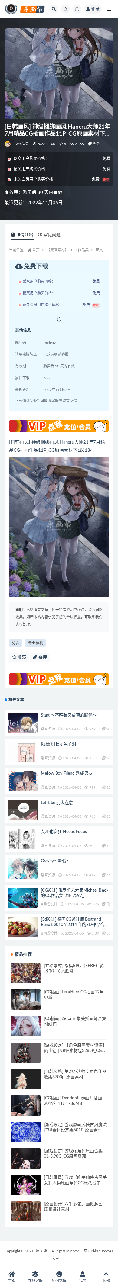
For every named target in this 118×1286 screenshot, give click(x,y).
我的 (82, 1281)
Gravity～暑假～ (55, 861)
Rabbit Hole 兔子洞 (58, 744)
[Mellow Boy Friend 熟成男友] (23, 782)
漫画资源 (48, 729)
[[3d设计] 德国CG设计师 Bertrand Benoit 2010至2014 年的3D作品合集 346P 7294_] (23, 932)
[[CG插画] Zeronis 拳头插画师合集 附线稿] (26, 1031)
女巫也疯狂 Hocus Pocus (64, 832)
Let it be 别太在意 (57, 803)
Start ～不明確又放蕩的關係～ (69, 715)
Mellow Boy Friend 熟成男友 (67, 773)
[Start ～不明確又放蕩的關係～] (23, 728)
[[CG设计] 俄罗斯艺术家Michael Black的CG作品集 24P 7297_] (23, 898)
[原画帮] (8, 144)
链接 (42, 657)
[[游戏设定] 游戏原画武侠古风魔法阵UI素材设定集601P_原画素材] (26, 1133)
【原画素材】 (57, 250)
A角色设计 (49, 904)
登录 (95, 9)
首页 (36, 250)
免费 (16, 643)
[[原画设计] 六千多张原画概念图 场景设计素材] (26, 1216)
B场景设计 (49, 933)
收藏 (21, 657)
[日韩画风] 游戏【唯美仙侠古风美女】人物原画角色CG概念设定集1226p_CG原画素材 (75, 1183)
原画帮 (41, 1251)
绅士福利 (35, 643)
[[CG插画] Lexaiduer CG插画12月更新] (26, 1004)
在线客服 (35, 1281)
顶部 (106, 1281)
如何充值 (59, 1281)
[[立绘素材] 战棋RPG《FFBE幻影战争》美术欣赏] (26, 978)
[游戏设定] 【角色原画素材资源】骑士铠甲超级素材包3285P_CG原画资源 (75, 1050)
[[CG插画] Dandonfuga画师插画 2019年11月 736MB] (26, 1110)
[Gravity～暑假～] (23, 875)
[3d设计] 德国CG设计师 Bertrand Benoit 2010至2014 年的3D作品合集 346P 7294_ (75, 924)
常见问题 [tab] (52, 235)
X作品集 (22, 144)
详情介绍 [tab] (24, 235)
